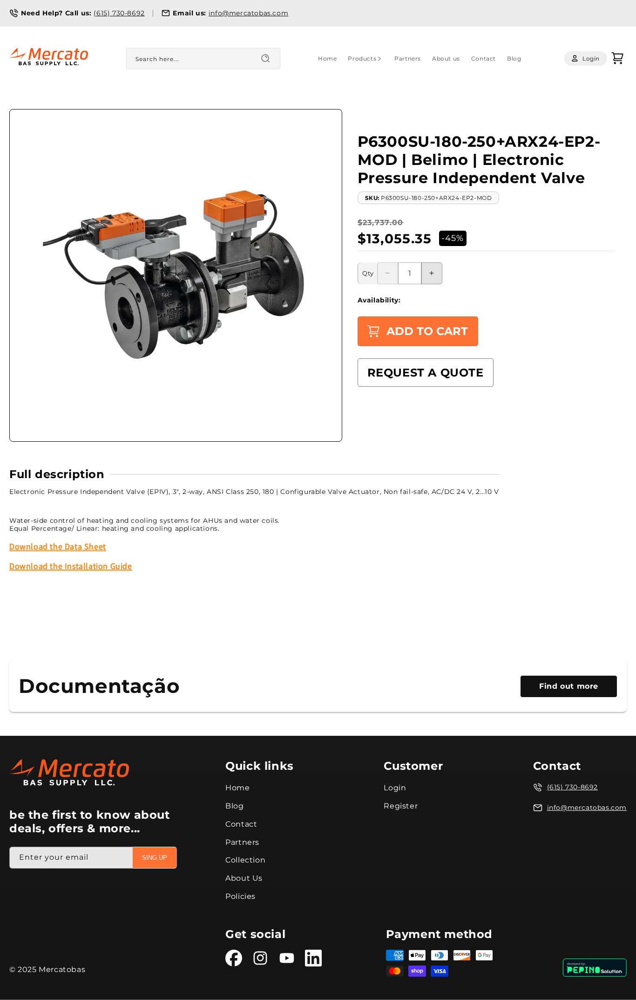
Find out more (568, 686)
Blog (234, 805)
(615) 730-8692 (119, 13)
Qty (367, 273)
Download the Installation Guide (70, 566)
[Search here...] (265, 58)
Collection (245, 860)
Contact (241, 824)
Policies (240, 896)
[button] (365, 58)
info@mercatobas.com (248, 13)
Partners (242, 842)
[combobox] (203, 58)
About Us (244, 878)
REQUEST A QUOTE (425, 372)
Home (237, 787)
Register (401, 805)
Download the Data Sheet (57, 546)
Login (395, 787)
